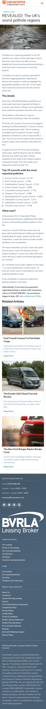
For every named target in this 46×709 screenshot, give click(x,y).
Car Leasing (7, 571)
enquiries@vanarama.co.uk (13, 497)
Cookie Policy (7, 614)
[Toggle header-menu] (42, 3)
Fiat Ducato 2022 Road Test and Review (20, 395)
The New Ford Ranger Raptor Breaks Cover (23, 451)
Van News (6, 557)
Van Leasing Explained (11, 551)
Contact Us (6, 595)
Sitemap (5, 629)
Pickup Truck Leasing (10, 548)
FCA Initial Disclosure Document (15, 604)
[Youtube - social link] (19, 505)
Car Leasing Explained (11, 574)
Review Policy (7, 635)
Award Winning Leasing (12, 598)
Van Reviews (7, 554)
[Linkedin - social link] (14, 505)
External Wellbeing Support (13, 632)
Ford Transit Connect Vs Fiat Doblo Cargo (22, 340)
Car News (6, 578)
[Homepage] (13, 3)
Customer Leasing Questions (13, 560)
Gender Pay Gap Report (11, 623)
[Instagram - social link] (9, 505)
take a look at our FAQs (30, 296)
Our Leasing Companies (11, 626)
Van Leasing (7, 545)
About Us (6, 592)
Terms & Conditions (10, 617)
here (24, 282)
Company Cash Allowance (12, 581)
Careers (5, 601)
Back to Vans (9, 12)
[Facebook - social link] (4, 505)
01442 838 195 (14, 484)
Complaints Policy (9, 607)
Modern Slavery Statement (13, 620)
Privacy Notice (8, 611)
